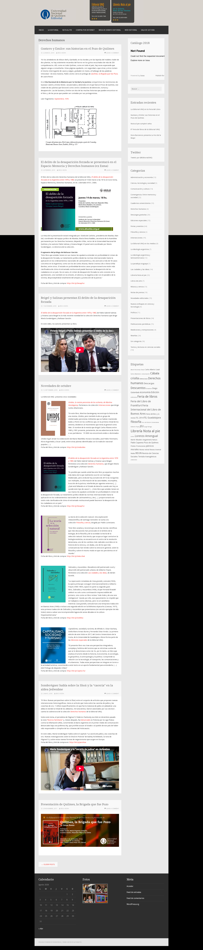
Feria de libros (147, 396)
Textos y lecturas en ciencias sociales (145, 347)
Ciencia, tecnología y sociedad (143, 183)
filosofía (136, 422)
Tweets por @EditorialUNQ (141, 158)
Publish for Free (162, 76)
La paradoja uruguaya (139, 264)
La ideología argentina (140, 249)
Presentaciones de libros (140, 318)
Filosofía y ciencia (83, 523)
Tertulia (141, 456)
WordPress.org (133, 904)
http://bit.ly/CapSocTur (76, 671)
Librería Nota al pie (138, 275)
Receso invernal (155, 450)
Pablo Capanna (137, 442)
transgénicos (150, 456)
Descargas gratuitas (139, 215)
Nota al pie (67, 30)
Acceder (130, 886)
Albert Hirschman (136, 370)
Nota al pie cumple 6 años (141, 124)
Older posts (48, 864)
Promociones (140, 446)
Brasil (142, 370)
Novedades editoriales (139, 298)
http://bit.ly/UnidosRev (76, 447)
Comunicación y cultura (140, 189)
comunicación (145, 374)
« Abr (41, 929)
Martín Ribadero (136, 440)
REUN (138, 453)
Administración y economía (142, 177)
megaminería (147, 440)
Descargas (149, 383)
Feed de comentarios (135, 898)
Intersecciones (104, 405)
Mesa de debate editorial (110, 30)
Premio (133, 446)
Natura (154, 440)
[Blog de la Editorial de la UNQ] (57, 20)
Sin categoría (136, 341)
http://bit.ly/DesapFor (76, 283)
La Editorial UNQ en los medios (143, 243)
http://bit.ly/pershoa (77, 742)
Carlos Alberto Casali (152, 370)
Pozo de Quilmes (151, 442)
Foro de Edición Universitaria (150, 422)
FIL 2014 (139, 418)
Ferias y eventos (137, 226)
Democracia (143, 379)
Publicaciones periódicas (140, 324)
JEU (142, 426)
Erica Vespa (62, 53)
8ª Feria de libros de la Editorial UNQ (145, 129)
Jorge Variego (148, 427)
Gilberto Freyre (135, 427)
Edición (155, 392)
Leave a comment (112, 53)
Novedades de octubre (56, 386)
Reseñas (134, 336)
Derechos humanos (96, 464)
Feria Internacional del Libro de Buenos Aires (146, 409)
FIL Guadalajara (152, 417)
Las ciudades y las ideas (97, 573)
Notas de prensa (137, 292)
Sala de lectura (147, 30)
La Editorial (53, 30)
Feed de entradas (134, 892)
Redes (133, 453)
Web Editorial (131, 30)
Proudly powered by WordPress (50, 942)
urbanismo (134, 460)
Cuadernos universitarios (140, 203)
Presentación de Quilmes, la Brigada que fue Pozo (74, 804)
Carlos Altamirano (136, 374)
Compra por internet (85, 30)
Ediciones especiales (79, 640)
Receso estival (144, 450)
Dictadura (149, 388)
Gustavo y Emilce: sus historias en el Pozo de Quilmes (77, 48)
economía (145, 392)
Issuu (142, 76)
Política (134, 312)
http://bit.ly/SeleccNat (76, 556)
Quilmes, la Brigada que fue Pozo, (104, 74)
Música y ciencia (137, 287)
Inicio (41, 30)
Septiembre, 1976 (62, 99)
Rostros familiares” (55, 720)
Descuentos (138, 388)
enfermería (134, 397)
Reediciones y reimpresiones (142, 330)
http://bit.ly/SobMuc (75, 618)
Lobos (132, 436)
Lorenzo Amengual (146, 436)
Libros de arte (136, 281)
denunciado (85, 720)
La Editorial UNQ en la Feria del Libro (145, 109)
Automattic (78, 942)
